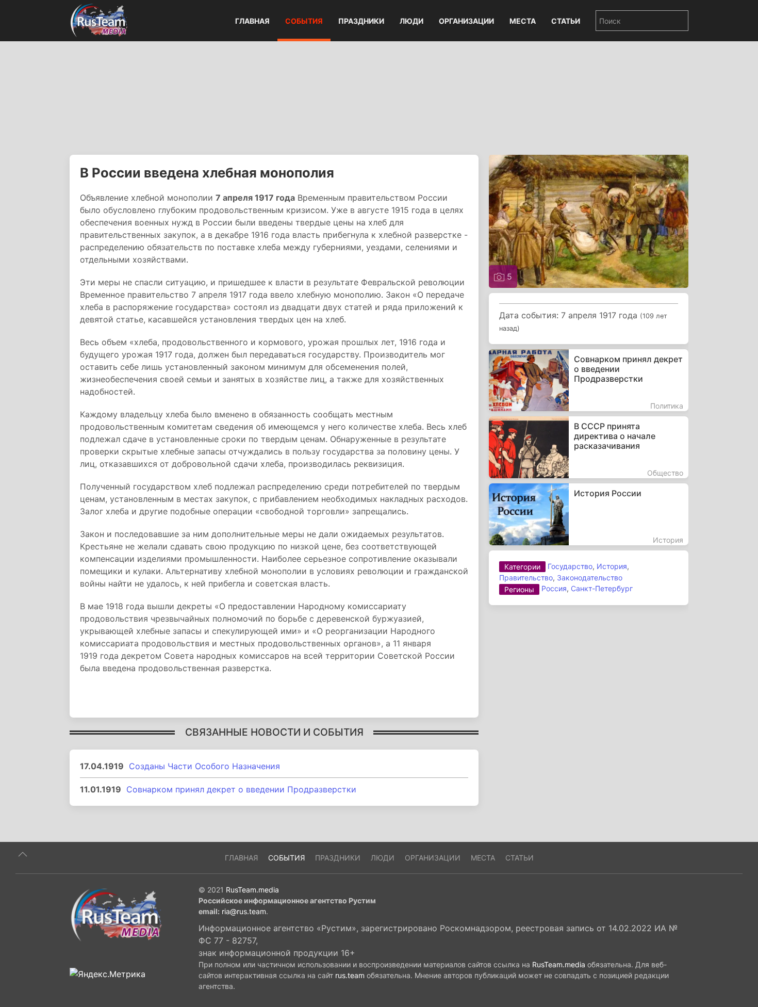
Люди (411, 21)
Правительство (526, 577)
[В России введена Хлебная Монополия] (588, 220)
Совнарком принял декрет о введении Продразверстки (241, 789)
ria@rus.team (244, 911)
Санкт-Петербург (602, 588)
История (612, 566)
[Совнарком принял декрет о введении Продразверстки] (588, 380)
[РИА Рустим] (116, 914)
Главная (252, 21)
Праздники (361, 21)
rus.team (350, 975)
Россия (554, 588)
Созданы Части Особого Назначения (204, 766)
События (304, 21)
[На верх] (22, 854)
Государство (570, 566)
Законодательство (589, 577)
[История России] (588, 514)
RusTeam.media (252, 889)
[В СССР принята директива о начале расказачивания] (588, 447)
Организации (466, 21)
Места (522, 21)
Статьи (565, 21)
